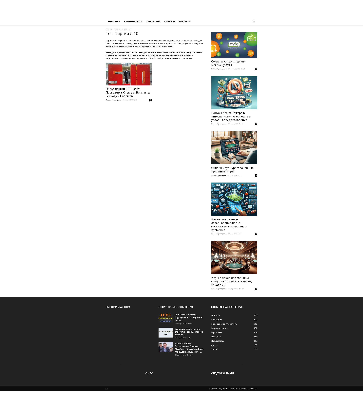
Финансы (169, 21)
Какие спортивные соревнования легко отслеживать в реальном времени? (229, 225)
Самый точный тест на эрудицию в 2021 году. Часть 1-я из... (189, 318)
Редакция (223, 388)
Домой (109, 29)
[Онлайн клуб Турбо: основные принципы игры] (234, 147)
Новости (113, 21)
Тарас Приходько (113, 100)
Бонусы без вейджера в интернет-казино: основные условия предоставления (230, 116)
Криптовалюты (133, 21)
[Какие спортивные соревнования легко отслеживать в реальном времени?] (234, 199)
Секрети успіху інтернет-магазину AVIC (228, 63)
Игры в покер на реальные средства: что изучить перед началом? (231, 281)
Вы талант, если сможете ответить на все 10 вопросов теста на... (189, 332)
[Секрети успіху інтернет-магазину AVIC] (234, 45)
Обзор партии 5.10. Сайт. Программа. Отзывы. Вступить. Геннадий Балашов (128, 92)
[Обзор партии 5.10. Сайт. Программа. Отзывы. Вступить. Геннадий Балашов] (129, 74)
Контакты (184, 21)
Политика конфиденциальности (243, 388)
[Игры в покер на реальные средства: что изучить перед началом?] (234, 257)
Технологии (153, 21)
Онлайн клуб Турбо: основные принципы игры (232, 169)
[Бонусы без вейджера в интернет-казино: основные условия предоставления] (234, 92)
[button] (253, 21)
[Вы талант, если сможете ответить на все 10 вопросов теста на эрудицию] (166, 333)
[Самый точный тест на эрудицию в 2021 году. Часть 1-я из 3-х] (166, 318)
